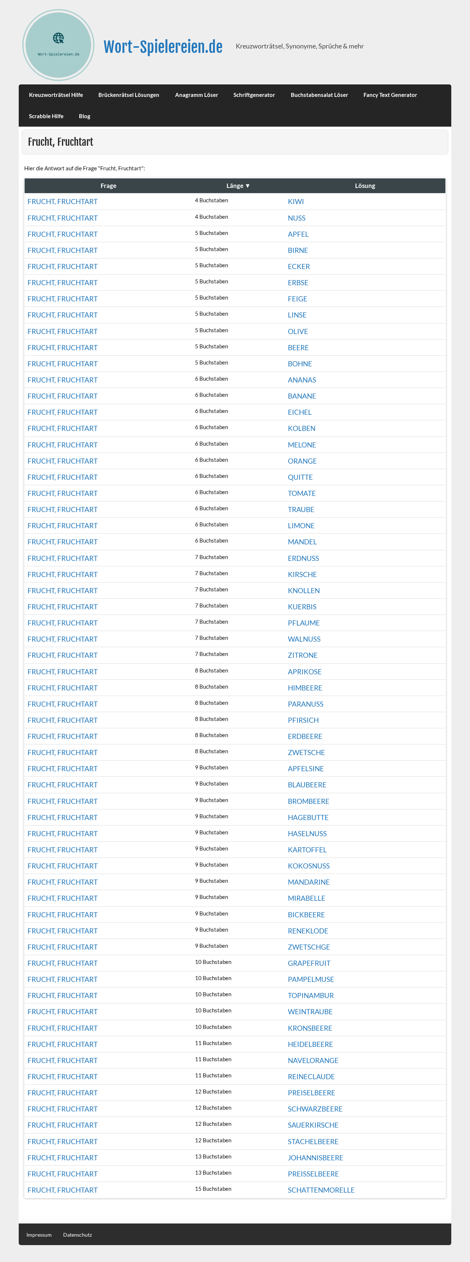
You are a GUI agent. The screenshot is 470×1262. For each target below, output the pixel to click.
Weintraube (310, 1011)
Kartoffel (307, 849)
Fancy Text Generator (390, 94)
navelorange (313, 1060)
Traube (301, 509)
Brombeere (308, 801)
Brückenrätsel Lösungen (128, 94)
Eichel (300, 412)
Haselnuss (307, 833)
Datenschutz (77, 1234)
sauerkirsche (313, 1125)
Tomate (302, 493)
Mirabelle (306, 898)
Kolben (301, 428)
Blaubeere (307, 784)
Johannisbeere (315, 1157)
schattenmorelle (321, 1190)
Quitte (300, 477)
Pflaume (304, 623)
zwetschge (309, 947)
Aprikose (305, 671)
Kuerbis (302, 606)
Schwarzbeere (315, 1109)
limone (301, 525)
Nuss (297, 218)
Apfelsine (306, 768)
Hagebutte (308, 817)
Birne (298, 250)
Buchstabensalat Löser (319, 94)
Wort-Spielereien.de (163, 47)
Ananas (302, 380)
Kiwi (296, 201)
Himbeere (305, 687)
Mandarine (309, 882)
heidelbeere (310, 1044)
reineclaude (311, 1076)
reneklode (308, 930)
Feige (297, 298)
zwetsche (306, 752)
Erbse (298, 282)
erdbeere (305, 736)
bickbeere (306, 914)
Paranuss (305, 704)
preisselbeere (313, 1173)
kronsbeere (310, 1028)
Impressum (39, 1234)
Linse (297, 315)
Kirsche (302, 574)
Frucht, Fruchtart (63, 201)
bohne (300, 363)
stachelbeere (313, 1141)
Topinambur (311, 995)
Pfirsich (303, 720)
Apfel (298, 234)
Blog (84, 116)
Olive (298, 331)
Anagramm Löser (196, 94)
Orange (302, 461)
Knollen (304, 590)
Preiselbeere (311, 1092)
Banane (302, 396)
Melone (302, 444)
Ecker (299, 266)
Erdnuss (303, 558)
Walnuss (304, 639)
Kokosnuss (309, 866)
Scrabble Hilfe (46, 116)
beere (298, 347)
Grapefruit (309, 963)
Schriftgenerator (254, 94)
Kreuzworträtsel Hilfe (56, 94)
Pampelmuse (311, 979)
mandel (302, 541)
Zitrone (303, 655)
